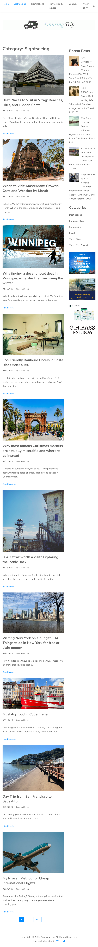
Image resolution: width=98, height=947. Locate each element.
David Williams (22, 111)
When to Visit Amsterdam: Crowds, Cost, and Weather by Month (31, 188)
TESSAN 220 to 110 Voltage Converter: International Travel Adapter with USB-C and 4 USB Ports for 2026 (82, 186)
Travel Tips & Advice (56, 5)
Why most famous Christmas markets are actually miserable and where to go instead (33, 451)
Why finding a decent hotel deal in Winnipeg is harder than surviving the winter (33, 278)
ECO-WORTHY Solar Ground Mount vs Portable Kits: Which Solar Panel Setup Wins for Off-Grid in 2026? (81, 70)
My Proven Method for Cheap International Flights (26, 880)
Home (6, 3)
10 (37, 919)
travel (72, 233)
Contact (72, 3)
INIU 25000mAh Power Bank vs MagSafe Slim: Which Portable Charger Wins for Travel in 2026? (81, 100)
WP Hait (60, 941)
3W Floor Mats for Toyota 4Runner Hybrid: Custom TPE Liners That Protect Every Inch (82, 130)
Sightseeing (20, 3)
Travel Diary (75, 239)
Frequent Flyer (76, 220)
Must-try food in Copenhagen (26, 714)
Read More (9, 133)
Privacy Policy (85, 5)
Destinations (37, 3)
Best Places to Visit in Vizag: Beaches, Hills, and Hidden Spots (33, 102)
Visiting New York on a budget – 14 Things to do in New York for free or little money (31, 643)
